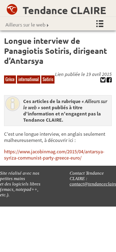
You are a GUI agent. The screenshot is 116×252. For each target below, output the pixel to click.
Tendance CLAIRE (64, 10)
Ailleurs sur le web (25, 24)
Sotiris (48, 79)
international (28, 79)
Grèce (10, 79)
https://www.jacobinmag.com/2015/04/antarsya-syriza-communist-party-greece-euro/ (54, 154)
